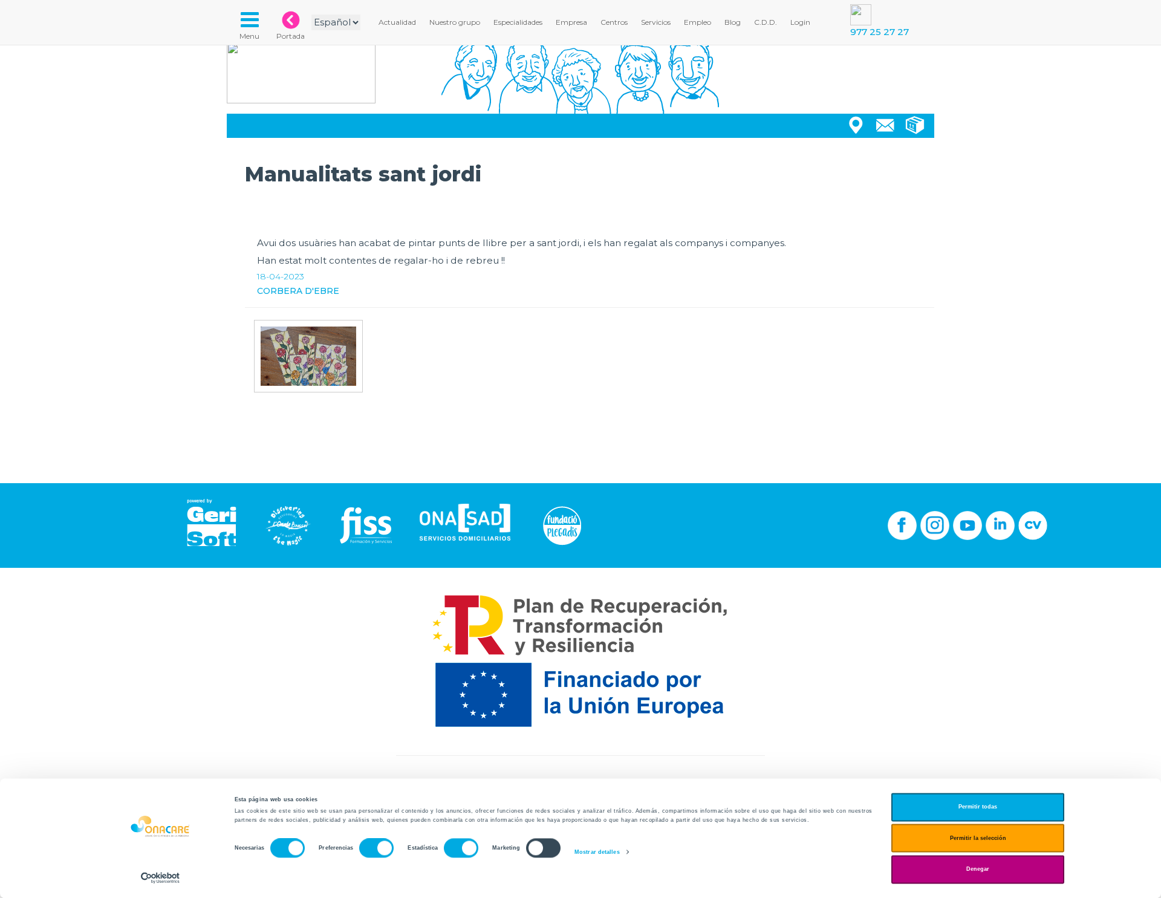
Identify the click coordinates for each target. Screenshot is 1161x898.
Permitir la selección (978, 838)
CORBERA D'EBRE (298, 290)
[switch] (376, 848)
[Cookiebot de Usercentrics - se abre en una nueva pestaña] (160, 877)
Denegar (977, 870)
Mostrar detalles (597, 852)
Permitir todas (977, 807)
